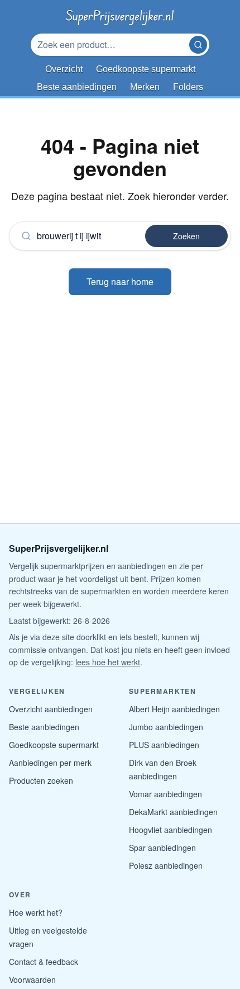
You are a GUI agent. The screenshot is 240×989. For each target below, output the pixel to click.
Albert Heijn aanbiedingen (174, 708)
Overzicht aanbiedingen (51, 708)
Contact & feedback (43, 961)
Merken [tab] (145, 87)
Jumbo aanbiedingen (166, 726)
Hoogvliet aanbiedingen (170, 829)
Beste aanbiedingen (44, 726)
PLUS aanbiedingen (164, 744)
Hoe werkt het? (36, 912)
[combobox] (111, 44)
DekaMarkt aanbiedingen (173, 811)
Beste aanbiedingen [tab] (77, 87)
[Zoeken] (198, 45)
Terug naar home (120, 281)
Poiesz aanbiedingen (166, 865)
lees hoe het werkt (107, 662)
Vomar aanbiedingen (165, 793)
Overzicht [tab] (64, 69)
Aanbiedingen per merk (50, 762)
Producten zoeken (41, 780)
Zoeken (186, 236)
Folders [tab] (188, 87)
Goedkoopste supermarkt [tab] (145, 69)
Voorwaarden (32, 979)
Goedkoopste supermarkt (54, 744)
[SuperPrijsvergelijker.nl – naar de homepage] (120, 15)
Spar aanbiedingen (162, 847)
